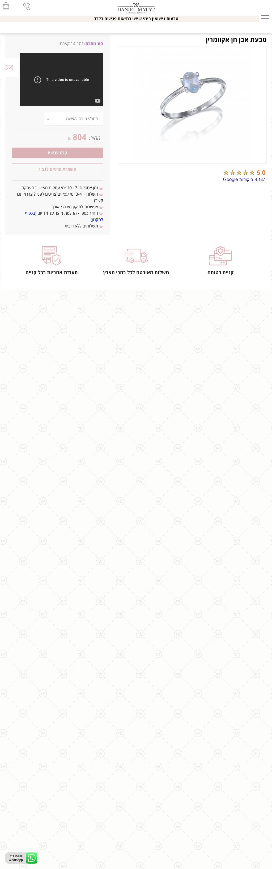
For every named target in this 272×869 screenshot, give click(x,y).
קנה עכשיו (57, 153)
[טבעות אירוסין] (136, 6)
